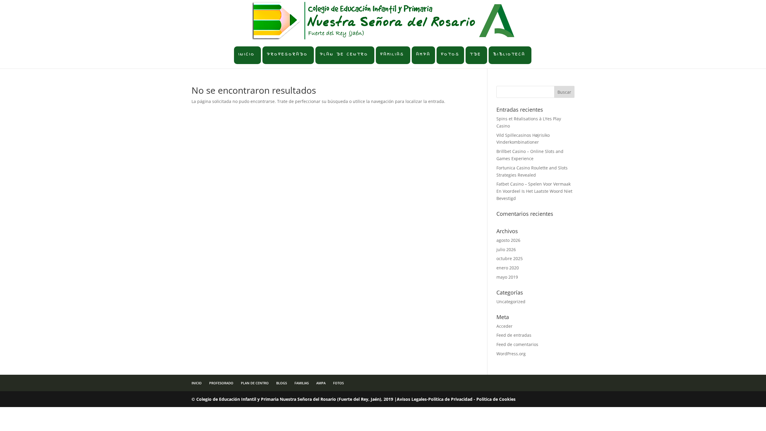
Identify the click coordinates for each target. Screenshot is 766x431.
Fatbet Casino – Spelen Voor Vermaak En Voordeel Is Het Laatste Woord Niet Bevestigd (534, 191)
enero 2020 (507, 268)
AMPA (423, 54)
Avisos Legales (412, 399)
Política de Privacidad (450, 399)
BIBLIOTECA (509, 54)
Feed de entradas (513, 335)
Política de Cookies (496, 399)
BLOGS (281, 383)
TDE (475, 54)
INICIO (246, 54)
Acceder (504, 326)
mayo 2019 (507, 277)
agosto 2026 (508, 240)
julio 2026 (506, 249)
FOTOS (450, 54)
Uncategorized (510, 301)
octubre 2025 (509, 258)
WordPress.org (511, 353)
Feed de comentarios (517, 344)
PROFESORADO (287, 54)
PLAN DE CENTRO (344, 54)
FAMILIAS (392, 54)
